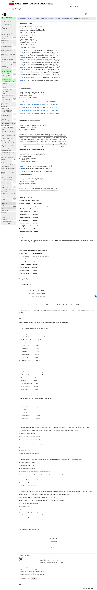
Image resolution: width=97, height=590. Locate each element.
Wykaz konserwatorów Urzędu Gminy (6, 51)
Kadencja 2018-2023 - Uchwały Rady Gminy (6, 75)
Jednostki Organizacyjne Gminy (6, 120)
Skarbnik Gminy (5, 42)
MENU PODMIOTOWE (33, 18)
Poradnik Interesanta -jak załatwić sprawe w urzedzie (6, 46)
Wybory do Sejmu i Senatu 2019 (7, 145)
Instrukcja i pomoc (5, 214)
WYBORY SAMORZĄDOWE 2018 (5, 161)
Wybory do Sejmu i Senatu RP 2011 (8, 194)
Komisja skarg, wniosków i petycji (9, 86)
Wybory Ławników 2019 (7, 157)
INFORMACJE (4, 187)
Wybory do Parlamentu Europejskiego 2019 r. (6, 149)
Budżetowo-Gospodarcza (9, 81)
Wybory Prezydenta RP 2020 (8, 142)
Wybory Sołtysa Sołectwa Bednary (7, 128)
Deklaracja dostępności (6, 221)
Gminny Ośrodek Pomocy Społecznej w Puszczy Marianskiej (6, 110)
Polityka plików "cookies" (7, 219)
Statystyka (3, 212)
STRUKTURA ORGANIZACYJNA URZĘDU (7, 58)
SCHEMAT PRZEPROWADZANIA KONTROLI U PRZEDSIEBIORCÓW (6, 22)
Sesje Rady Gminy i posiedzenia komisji (6, 100)
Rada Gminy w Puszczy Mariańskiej (6, 70)
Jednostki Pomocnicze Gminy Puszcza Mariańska (5, 115)
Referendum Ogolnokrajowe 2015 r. (7, 169)
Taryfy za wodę (5, 125)
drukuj (23, 584)
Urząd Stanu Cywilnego (6, 64)
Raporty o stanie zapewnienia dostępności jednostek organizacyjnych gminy (8, 137)
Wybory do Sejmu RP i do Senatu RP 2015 (7, 165)
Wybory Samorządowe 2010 (6, 200)
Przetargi (3, 205)
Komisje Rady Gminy (7, 79)
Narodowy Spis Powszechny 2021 (8, 132)
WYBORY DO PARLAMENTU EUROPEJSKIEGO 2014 (8, 176)
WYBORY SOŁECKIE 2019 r (7, 152)
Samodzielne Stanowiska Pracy (5, 67)
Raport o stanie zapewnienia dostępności (8, 27)
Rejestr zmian (4, 210)
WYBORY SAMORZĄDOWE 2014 (5, 183)
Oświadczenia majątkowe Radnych (8, 96)
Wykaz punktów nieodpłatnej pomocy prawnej (8, 55)
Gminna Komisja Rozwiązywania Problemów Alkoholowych (7, 105)
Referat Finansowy (5, 61)
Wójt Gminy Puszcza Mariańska (6, 37)
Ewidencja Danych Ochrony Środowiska (7, 190)
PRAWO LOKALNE (5, 155)
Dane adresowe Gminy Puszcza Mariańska (6, 33)
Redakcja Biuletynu (5, 217)
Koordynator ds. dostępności (8, 30)
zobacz (34, 578)
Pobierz (21, 50)
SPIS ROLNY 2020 (5, 140)
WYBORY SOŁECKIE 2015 (7, 179)
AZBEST (3, 197)
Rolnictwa (5, 83)
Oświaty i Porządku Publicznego (7, 90)
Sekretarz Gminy (5, 40)
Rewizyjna (5, 93)
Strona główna (22, 18)
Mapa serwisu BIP (5, 223)
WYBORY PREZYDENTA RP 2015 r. (7, 173)
